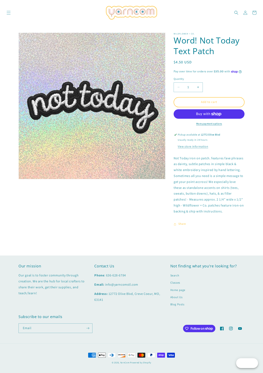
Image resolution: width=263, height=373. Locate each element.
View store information (193, 147)
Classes (175, 283)
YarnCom (125, 362)
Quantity (179, 79)
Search (174, 276)
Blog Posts (177, 304)
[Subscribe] (87, 328)
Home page (177, 290)
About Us (176, 297)
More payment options (209, 123)
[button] (8, 12)
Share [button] (182, 224)
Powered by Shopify (140, 362)
